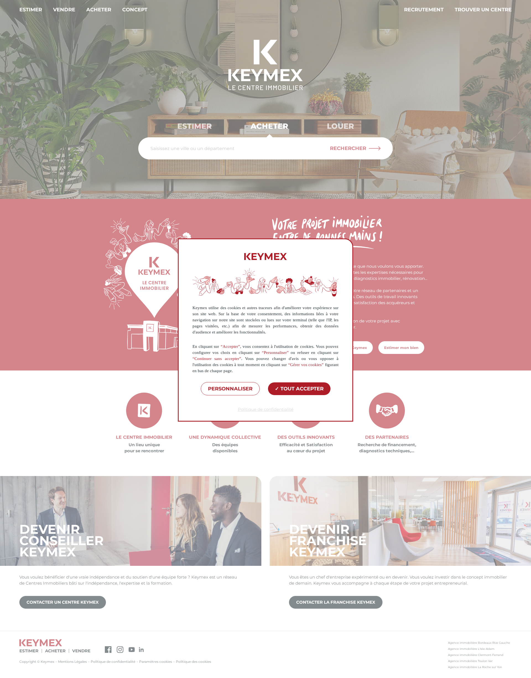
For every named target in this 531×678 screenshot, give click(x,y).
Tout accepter (301, 389)
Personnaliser (230, 389)
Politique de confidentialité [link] (265, 409)
